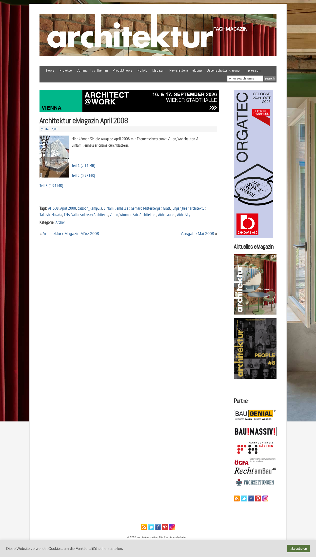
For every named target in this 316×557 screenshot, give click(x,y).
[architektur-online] (158, 55)
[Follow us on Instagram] (265, 498)
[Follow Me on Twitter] (244, 498)
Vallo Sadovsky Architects (89, 214)
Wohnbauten (166, 214)
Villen (114, 214)
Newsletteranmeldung (185, 70)
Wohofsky (183, 214)
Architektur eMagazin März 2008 (70, 234)
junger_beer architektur (188, 208)
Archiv (60, 222)
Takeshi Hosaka (51, 214)
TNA (67, 214)
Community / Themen (92, 70)
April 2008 (68, 208)
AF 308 (53, 208)
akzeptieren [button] (298, 548)
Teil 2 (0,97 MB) (83, 175)
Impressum (253, 70)
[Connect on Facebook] (251, 498)
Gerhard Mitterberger (146, 208)
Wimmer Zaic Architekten (137, 214)
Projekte (65, 70)
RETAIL (142, 70)
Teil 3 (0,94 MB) (51, 185)
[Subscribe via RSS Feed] (237, 498)
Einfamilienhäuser (116, 208)
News (50, 70)
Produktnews (123, 70)
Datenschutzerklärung (223, 70)
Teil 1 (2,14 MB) (83, 165)
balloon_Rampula (90, 208)
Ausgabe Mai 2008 (197, 234)
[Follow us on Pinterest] (258, 498)
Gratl (166, 208)
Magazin (158, 70)
